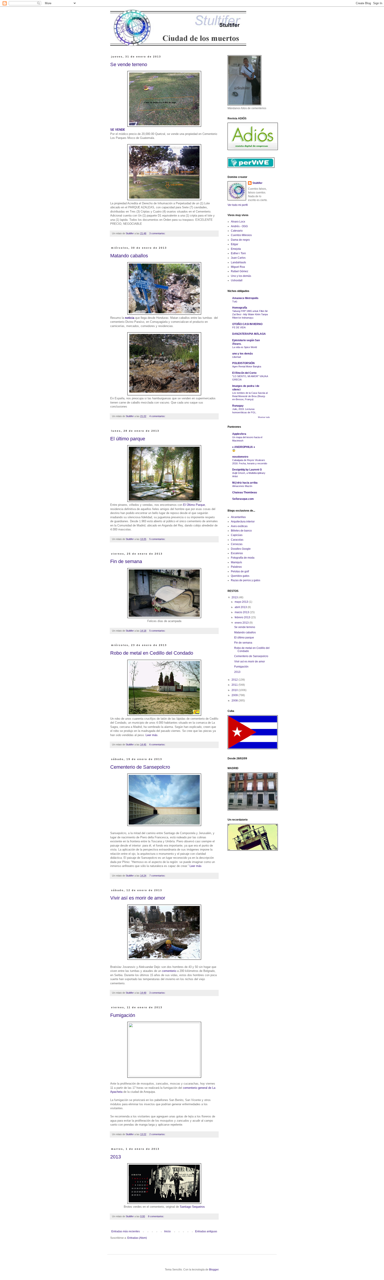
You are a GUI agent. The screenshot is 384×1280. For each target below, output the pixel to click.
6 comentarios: (157, 744)
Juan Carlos (238, 257)
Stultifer (257, 183)
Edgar (234, 244)
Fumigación (122, 1015)
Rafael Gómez (239, 271)
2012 (235, 679)
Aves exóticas (239, 526)
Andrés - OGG (239, 226)
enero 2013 (242, 622)
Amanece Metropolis (245, 298)
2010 (235, 690)
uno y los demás (242, 353)
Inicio (167, 1231)
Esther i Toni (238, 253)
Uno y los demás (241, 276)
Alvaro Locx (238, 221)
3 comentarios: (157, 233)
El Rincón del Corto (244, 372)
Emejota (236, 248)
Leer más (152, 735)
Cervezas (236, 544)
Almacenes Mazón (242, 486)
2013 (115, 1157)
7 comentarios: (157, 875)
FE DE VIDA (239, 327)
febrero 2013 (243, 617)
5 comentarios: (157, 539)
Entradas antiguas (206, 1231)
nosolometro (240, 456)
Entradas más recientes (125, 1231)
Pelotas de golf (240, 571)
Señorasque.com (243, 498)
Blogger (213, 1269)
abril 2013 (241, 607)
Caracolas (237, 539)
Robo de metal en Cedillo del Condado (151, 653)
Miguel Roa (238, 266)
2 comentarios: (157, 1134)
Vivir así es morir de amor (137, 898)
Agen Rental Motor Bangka (246, 366)
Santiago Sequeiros (192, 1206)
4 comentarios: (157, 416)
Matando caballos (129, 255)
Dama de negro (240, 239)
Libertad (236, 357)
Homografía (239, 307)
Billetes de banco (241, 530)
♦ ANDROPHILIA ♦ (243, 447)
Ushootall (236, 280)
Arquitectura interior (243, 521)
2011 (235, 684)
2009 (235, 695)
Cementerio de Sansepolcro (140, 767)
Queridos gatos (240, 575)
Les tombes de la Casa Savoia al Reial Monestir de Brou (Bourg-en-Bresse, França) (250, 396)
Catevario (237, 230)
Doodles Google (241, 548)
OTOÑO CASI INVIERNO (247, 324)
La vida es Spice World (244, 347)
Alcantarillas (238, 517)
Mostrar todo (264, 417)
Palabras (236, 566)
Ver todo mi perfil (238, 205)
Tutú (234, 301)
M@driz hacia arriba (245, 482)
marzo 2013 (242, 612)
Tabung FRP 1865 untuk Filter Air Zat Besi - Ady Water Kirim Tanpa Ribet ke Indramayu (250, 314)
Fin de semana (126, 561)
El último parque (127, 438)
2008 (235, 700)
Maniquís (236, 562)
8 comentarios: (156, 1216)
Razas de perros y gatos (245, 580)
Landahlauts (238, 262)
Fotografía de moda (242, 557)
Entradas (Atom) (137, 1237)
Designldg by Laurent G (247, 469)
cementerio (169, 971)
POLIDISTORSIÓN (243, 363)
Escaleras (237, 553)
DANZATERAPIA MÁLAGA (249, 333)
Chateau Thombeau (244, 492)
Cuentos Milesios (241, 235)
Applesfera (239, 433)
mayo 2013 (242, 601)
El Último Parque (194, 504)
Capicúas (236, 535)
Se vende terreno (128, 64)
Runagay (238, 405)
